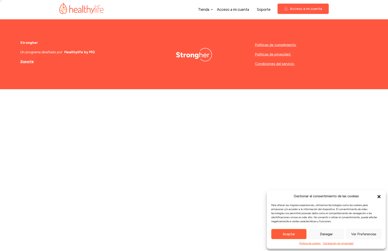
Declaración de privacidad (338, 243)
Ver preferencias (363, 234)
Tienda (203, 9)
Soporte (264, 9)
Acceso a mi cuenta (233, 9)
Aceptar (289, 234)
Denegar (326, 234)
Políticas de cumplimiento (275, 45)
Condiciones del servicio (274, 64)
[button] (379, 196)
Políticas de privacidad (272, 54)
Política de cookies (310, 243)
